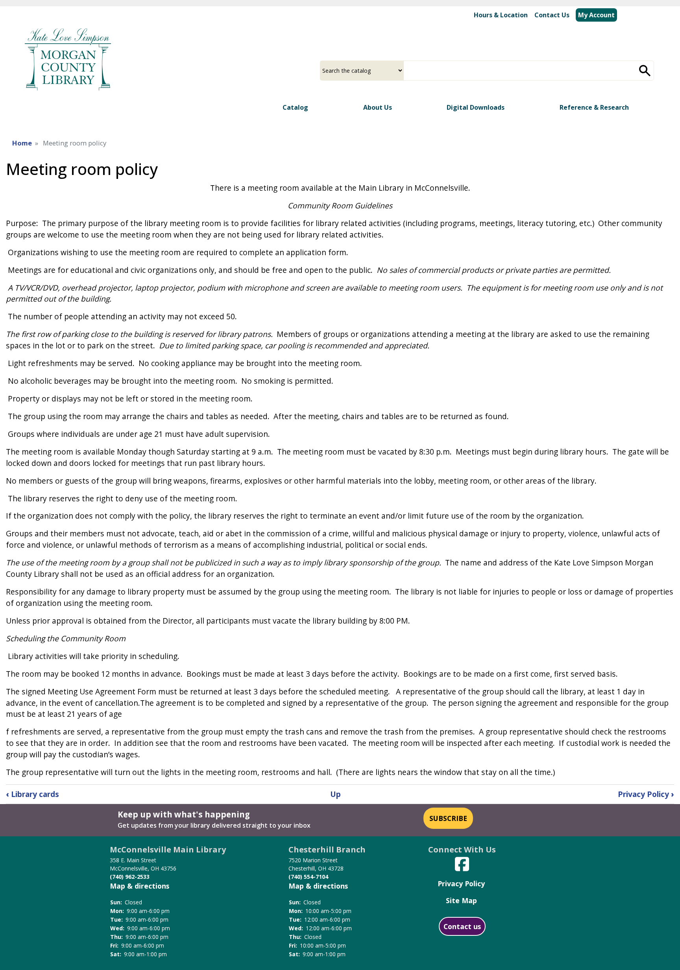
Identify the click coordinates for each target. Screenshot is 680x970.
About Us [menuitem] (377, 107)
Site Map (461, 900)
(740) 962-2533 (130, 876)
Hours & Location (501, 15)
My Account (596, 15)
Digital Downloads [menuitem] (475, 107)
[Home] (68, 58)
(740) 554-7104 (308, 876)
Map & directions (139, 886)
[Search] (645, 70)
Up (335, 794)
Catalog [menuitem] (295, 107)
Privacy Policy (646, 794)
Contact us (462, 926)
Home (22, 142)
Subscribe (448, 818)
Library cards (32, 794)
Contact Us (551, 15)
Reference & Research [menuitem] (594, 107)
